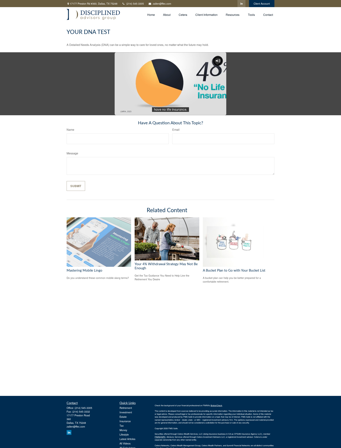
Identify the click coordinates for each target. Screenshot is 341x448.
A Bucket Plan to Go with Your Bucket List (234, 270)
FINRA (158, 436)
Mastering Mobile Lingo (84, 270)
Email (176, 130)
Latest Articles (127, 439)
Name (70, 130)
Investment (126, 412)
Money (123, 430)
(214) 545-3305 (135, 3)
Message (72, 153)
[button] (151, 14)
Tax (122, 425)
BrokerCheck (216, 405)
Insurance (125, 421)
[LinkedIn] (241, 3)
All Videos (125, 443)
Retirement (126, 408)
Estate (123, 416)
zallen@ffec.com (162, 3)
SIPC (163, 436)
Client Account (262, 3)
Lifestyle (124, 434)
